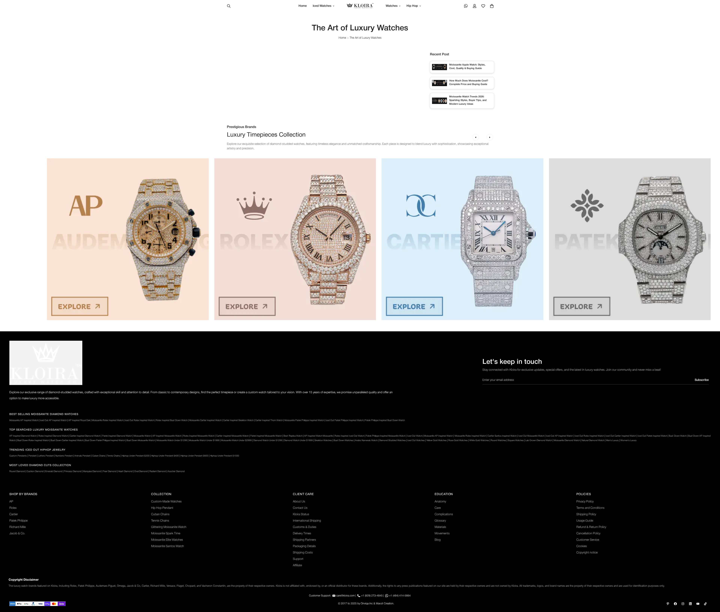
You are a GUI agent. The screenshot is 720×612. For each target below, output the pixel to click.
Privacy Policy (585, 501)
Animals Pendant (82, 456)
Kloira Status (301, 514)
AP (11, 501)
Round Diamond (17, 471)
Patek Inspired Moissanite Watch (266, 436)
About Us (299, 501)
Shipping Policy (586, 514)
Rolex (13, 508)
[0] (492, 6)
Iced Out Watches (416, 440)
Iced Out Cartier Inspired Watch (621, 436)
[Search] (229, 6)
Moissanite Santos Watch (167, 546)
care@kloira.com (345, 596)
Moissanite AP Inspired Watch (23, 420)
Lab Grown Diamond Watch (538, 440)
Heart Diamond (125, 471)
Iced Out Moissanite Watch (531, 436)
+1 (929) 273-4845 (372, 596)
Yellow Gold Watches (436, 440)
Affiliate (297, 565)
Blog (438, 540)
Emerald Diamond (53, 471)
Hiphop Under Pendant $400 (165, 456)
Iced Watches (322, 6)
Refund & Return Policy (591, 527)
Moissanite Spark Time (165, 533)
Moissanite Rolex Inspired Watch (107, 420)
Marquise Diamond (92, 471)
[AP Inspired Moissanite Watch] (128, 239)
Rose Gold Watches (458, 440)
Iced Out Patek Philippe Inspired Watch (344, 420)
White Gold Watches (479, 440)
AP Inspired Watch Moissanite (318, 436)
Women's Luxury (628, 440)
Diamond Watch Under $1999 (298, 440)
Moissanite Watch (142, 436)
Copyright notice (587, 552)
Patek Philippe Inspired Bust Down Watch (385, 420)
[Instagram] (682, 603)
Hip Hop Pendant (162, 508)
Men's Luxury (612, 440)
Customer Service (587, 540)
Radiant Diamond (157, 471)
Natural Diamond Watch (593, 440)
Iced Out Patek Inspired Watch (652, 436)
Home (302, 6)
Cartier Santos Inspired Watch (502, 436)
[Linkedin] (690, 603)
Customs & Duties (304, 527)
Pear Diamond (109, 471)
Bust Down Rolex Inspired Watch (33, 440)
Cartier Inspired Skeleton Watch (238, 420)
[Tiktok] (705, 603)
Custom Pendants (18, 456)
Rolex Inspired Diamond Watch (53, 436)
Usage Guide (584, 521)
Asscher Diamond (176, 471)
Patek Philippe (18, 521)
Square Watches (516, 440)
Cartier (13, 514)
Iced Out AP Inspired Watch (53, 420)
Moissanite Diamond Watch (567, 440)
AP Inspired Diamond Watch (23, 436)
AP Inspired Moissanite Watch (166, 436)
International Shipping (307, 521)
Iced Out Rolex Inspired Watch (139, 420)
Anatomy (440, 501)
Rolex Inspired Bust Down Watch (172, 420)
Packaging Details (304, 546)
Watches (392, 6)
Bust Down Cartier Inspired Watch (67, 440)
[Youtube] (697, 603)
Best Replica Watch (293, 436)
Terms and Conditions (590, 508)
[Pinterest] (667, 603)
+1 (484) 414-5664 (400, 596)
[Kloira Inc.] (360, 6)
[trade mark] (45, 363)
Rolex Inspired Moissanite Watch (198, 436)
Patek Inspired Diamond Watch (117, 436)
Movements (442, 533)
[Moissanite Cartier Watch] (462, 239)
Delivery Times (302, 533)
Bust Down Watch (677, 436)
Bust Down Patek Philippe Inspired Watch (105, 440)
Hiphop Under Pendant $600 (194, 456)
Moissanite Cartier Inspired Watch (205, 420)
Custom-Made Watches (166, 501)
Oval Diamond (141, 471)
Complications (444, 514)
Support (298, 559)
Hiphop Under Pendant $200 (135, 456)
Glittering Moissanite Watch (168, 527)
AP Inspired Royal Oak (79, 420)
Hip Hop (412, 6)
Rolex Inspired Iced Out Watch (349, 436)
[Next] (490, 137)
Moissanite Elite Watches (167, 540)
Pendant (32, 456)
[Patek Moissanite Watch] (630, 239)
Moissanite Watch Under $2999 (236, 440)
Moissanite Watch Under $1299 (172, 440)
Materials (440, 527)
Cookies (581, 546)
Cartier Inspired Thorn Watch (269, 420)
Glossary (440, 521)
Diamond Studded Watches (392, 440)
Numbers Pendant (64, 456)
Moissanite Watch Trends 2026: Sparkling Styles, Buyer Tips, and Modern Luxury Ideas (468, 100)
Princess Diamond (72, 471)
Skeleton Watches (323, 440)
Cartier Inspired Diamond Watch (85, 436)
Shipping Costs (303, 552)
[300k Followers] (675, 603)
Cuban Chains (98, 456)
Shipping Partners (304, 540)
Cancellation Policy (588, 533)
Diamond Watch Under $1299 (267, 440)
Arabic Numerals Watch (366, 440)
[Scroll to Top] (712, 591)
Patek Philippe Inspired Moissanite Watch (385, 436)
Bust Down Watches (343, 440)
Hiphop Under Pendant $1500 (224, 456)
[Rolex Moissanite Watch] (295, 239)
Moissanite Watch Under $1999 (204, 440)
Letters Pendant (46, 456)
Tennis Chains (113, 456)
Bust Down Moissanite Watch (141, 440)
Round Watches (498, 440)
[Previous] (475, 137)
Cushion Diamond (35, 471)
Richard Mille (17, 527)
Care (438, 508)
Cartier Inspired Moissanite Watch (232, 436)
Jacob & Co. (17, 533)
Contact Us (300, 508)
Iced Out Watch (414, 436)
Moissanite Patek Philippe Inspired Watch (304, 420)
